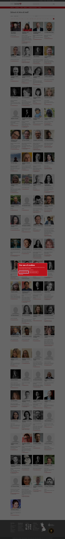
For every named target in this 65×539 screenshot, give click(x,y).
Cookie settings (21, 274)
